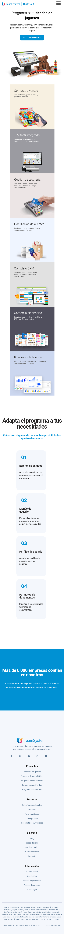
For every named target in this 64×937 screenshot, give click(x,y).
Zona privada (32, 818)
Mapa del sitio (32, 872)
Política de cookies (32, 885)
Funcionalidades (32, 814)
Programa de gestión (32, 772)
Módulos (32, 809)
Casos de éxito (32, 843)
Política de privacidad (32, 881)
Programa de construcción (32, 781)
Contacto (32, 856)
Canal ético (32, 876)
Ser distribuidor (32, 847)
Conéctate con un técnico (32, 823)
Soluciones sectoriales (32, 805)
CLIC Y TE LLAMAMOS (32, 38)
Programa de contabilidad (32, 776)
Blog (32, 838)
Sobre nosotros (32, 852)
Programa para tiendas (32, 785)
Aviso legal (32, 889)
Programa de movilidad (32, 789)
